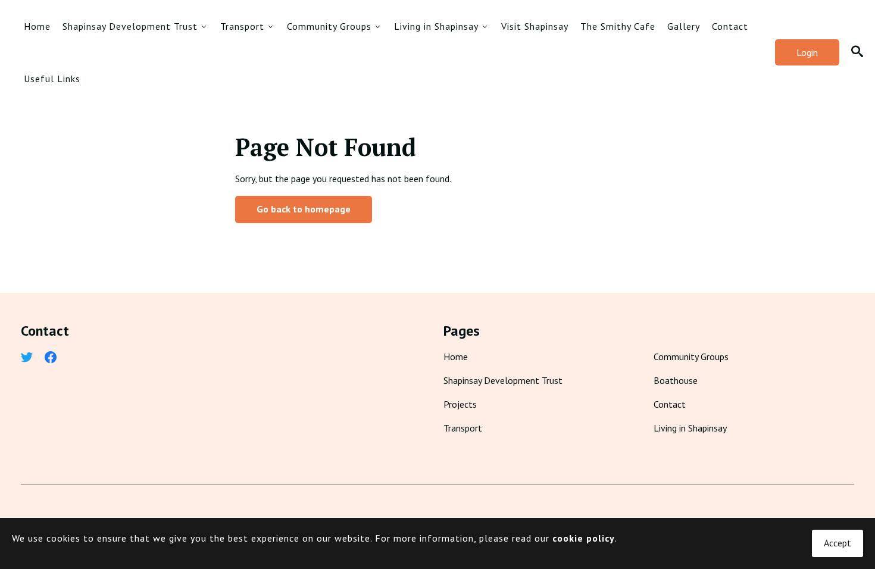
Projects (460, 404)
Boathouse (676, 380)
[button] (857, 52)
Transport (242, 26)
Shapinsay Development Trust (130, 26)
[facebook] (51, 358)
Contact (730, 26)
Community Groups (329, 26)
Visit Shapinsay (534, 26)
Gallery (683, 26)
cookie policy (583, 538)
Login (807, 52)
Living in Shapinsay (436, 26)
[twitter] (27, 358)
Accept (837, 543)
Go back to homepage (304, 209)
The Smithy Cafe (617, 26)
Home (37, 26)
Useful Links (52, 79)
